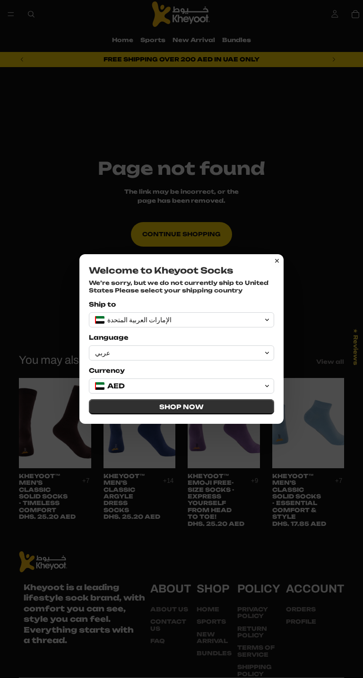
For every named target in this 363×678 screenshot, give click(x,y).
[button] (181, 319)
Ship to (102, 304)
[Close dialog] (277, 261)
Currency (107, 370)
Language (109, 337)
